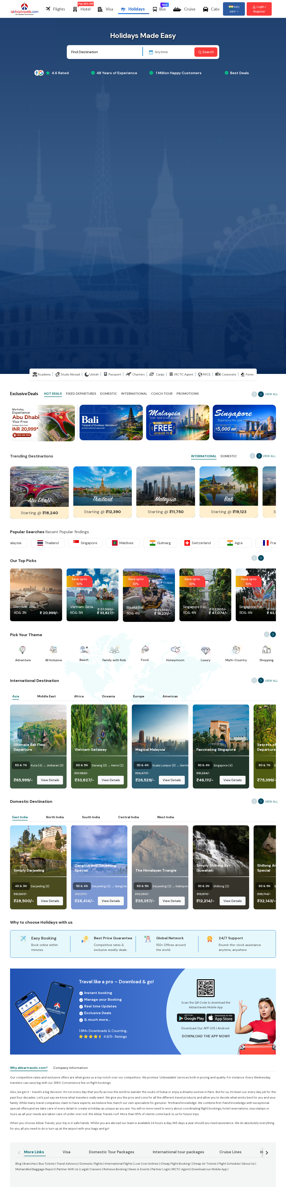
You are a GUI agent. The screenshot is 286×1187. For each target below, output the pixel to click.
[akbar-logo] (24, 9)
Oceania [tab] (108, 696)
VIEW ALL (271, 681)
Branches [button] (30, 1164)
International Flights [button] (118, 1164)
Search (208, 52)
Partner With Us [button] (67, 1169)
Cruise (190, 8)
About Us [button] (248, 1164)
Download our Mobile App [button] (209, 1169)
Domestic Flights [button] (91, 1164)
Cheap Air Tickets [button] (204, 1164)
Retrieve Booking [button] (115, 1169)
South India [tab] (91, 817)
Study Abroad (70, 374)
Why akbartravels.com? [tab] (29, 1068)
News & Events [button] (139, 1169)
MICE (207, 374)
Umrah (94, 374)
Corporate (229, 374)
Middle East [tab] (46, 696)
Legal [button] (84, 1169)
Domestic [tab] (108, 393)
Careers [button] (95, 1169)
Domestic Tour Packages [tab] (111, 1151)
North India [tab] (55, 817)
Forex (250, 374)
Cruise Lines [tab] (230, 1151)
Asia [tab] (15, 696)
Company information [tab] (70, 1068)
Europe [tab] (138, 696)
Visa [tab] (66, 1151)
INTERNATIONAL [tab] (204, 456)
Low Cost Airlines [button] (146, 1164)
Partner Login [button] (160, 1169)
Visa (109, 8)
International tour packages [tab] (178, 1151)
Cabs (215, 8)
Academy (44, 374)
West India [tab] (165, 817)
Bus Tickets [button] (47, 1164)
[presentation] (261, 394)
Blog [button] (18, 1164)
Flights (59, 8)
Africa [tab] (79, 696)
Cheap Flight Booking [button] (175, 1164)
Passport (114, 374)
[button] (42, 440)
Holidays (136, 8)
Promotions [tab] (188, 393)
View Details (50, 780)
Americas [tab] (170, 696)
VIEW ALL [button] (271, 394)
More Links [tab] (34, 1151)
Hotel (85, 8)
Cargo (160, 374)
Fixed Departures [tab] (81, 393)
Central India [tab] (128, 817)
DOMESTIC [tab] (229, 456)
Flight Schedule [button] (229, 1164)
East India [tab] (20, 817)
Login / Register (259, 9)
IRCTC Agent (183, 374)
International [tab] (134, 393)
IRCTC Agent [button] (181, 1169)
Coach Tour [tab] (161, 393)
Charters (138, 374)
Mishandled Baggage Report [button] (35, 1169)
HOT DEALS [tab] (53, 394)
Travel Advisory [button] (67, 1164)
